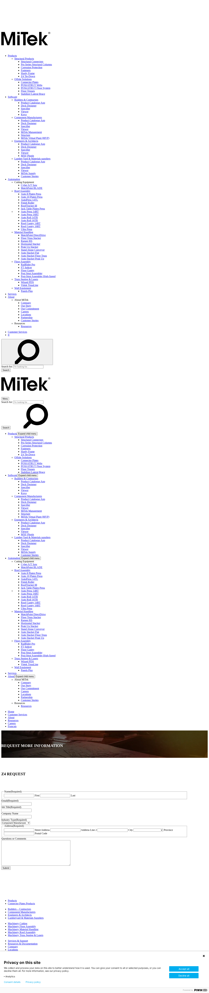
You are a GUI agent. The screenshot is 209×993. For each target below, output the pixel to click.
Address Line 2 (89, 830)
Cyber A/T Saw (29, 185)
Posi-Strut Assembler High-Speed (38, 276)
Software (12, 96)
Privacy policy (33, 982)
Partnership (26, 317)
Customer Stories (30, 176)
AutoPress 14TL (29, 199)
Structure (25, 135)
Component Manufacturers (28, 117)
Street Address (42, 830)
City (130, 830)
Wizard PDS (27, 282)
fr (8, 334)
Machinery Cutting (17, 923)
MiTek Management (31, 132)
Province (168, 830)
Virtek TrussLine (29, 285)
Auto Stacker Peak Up (32, 258)
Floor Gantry (27, 270)
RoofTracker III (29, 205)
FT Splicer (26, 267)
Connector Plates (29, 82)
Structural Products (24, 58)
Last (73, 795)
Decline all (183, 975)
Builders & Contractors (26, 99)
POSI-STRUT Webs (31, 85)
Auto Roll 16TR (29, 220)
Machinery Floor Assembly (22, 926)
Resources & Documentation (23, 943)
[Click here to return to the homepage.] (25, 50)
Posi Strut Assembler (31, 273)
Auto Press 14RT (30, 211)
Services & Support (18, 940)
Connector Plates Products (21, 903)
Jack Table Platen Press (33, 208)
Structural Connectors (32, 61)
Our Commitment (30, 308)
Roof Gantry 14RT (30, 223)
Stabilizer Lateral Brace (33, 94)
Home (11, 711)
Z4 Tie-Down (28, 76)
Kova (24, 114)
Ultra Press (26, 229)
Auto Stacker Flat (30, 252)
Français (12, 726)
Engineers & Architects (26, 141)
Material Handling (23, 232)
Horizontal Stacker (30, 244)
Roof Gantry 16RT (30, 226)
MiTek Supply (28, 173)
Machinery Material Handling (23, 929)
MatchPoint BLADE (31, 188)
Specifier (25, 108)
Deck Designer (28, 105)
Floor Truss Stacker (31, 238)
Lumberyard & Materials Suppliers (26, 918)
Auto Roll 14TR (29, 217)
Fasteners (26, 70)
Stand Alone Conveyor (33, 249)
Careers (25, 311)
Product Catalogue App (33, 102)
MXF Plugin (27, 155)
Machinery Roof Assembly (22, 932)
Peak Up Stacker (29, 247)
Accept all (184, 969)
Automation (14, 179)
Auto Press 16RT (30, 214)
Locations (26, 314)
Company (26, 302)
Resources (26, 326)
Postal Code (41, 833)
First (37, 795)
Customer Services (17, 332)
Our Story (26, 305)
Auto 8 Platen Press (31, 194)
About (11, 297)
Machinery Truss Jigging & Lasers (25, 935)
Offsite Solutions (23, 79)
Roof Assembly (22, 191)
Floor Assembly (22, 261)
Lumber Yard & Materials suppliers (32, 158)
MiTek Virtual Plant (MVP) (35, 138)
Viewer (24, 111)
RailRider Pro (28, 264)
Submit (6, 868)
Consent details (12, 982)
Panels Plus (27, 291)
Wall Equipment (22, 288)
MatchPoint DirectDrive (33, 235)
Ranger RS (26, 241)
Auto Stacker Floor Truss (34, 255)
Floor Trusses (28, 91)
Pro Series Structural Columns (36, 64)
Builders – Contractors (19, 909)
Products (12, 55)
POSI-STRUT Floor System (35, 88)
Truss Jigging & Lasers (26, 279)
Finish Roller (27, 202)
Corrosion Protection (31, 67)
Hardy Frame (28, 73)
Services (12, 294)
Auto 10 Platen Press (31, 196)
